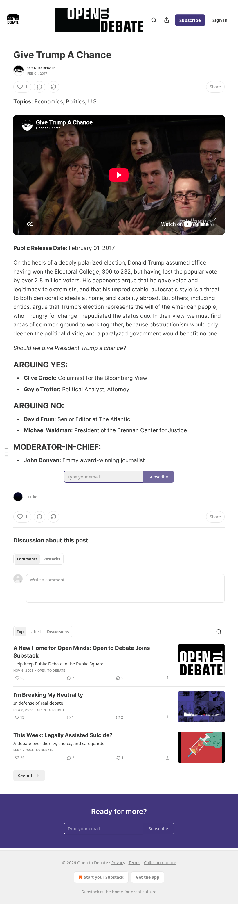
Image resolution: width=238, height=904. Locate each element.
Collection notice (160, 862)
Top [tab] (20, 631)
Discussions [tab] (58, 631)
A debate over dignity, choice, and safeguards (58, 743)
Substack (90, 891)
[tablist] (38, 559)
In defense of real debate (38, 703)
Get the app (147, 877)
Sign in (220, 20)
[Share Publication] (166, 20)
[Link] (5, 364)
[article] (119, 663)
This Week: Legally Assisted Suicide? (63, 735)
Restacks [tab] (51, 559)
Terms (134, 862)
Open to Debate (41, 68)
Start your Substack (104, 877)
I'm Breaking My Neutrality (48, 695)
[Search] (154, 20)
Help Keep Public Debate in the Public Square (58, 664)
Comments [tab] (27, 559)
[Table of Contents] (6, 452)
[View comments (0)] (39, 87)
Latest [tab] (35, 631)
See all (25, 775)
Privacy (118, 862)
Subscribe (190, 20)
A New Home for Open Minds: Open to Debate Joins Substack (81, 652)
